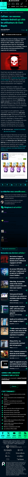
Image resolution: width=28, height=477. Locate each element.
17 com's (23, 30)
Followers (8, 436)
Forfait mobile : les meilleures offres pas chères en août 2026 (13, 424)
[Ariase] (20, 459)
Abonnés (14, 436)
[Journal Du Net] (7, 453)
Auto (17, 6)
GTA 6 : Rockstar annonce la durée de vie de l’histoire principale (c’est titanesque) (18, 353)
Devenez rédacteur (17, 440)
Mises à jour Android (18, 9)
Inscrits (20, 436)
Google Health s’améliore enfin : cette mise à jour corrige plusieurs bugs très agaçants (18, 309)
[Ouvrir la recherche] (26, 1)
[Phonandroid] (3, 464)
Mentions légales (11, 442)
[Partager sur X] (3, 184)
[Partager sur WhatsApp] (21, 184)
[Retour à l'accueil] (14, 1)
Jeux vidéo (12, 358)
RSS (25, 436)
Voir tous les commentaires (9, 249)
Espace (22, 6)
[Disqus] (14, 228)
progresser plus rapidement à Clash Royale (14, 79)
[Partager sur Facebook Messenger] (16, 184)
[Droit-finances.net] (7, 456)
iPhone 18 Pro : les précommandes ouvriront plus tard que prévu (17, 343)
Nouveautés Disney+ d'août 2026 (12, 412)
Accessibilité (10, 443)
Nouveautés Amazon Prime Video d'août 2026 (15, 414)
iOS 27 (5, 406)
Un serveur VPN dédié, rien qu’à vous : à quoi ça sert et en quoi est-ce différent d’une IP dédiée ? (18, 272)
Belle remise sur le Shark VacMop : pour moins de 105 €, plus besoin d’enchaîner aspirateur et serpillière (18, 331)
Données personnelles (20, 442)
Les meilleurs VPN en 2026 (10, 429)
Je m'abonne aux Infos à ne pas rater (14, 34)
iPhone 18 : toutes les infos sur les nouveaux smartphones (14, 403)
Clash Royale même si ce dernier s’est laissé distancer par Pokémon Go (13, 148)
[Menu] (1, 1)
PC (8, 6)
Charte (5, 443)
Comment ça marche (14, 278)
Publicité (5, 442)
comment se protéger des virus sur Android (15, 130)
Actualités (12, 265)
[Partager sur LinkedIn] (12, 184)
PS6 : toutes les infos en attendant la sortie (14, 408)
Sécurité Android (19, 12)
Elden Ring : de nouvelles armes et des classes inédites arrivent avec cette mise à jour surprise (18, 284)
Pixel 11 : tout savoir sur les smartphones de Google (14, 398)
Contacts (23, 440)
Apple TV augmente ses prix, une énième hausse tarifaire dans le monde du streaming (18, 364)
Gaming (13, 6)
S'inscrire (14, 386)
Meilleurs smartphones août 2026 (12, 427)
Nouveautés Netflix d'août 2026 (11, 410)
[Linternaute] (20, 453)
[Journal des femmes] (7, 450)
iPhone (11, 347)
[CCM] (20, 450)
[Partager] (26, 30)
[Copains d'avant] (20, 456)
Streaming (12, 368)
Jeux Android (10, 9)
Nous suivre (25, 184)
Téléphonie (3, 6)
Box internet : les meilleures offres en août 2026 (14, 417)
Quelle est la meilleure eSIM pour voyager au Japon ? (18, 320)
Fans (2, 436)
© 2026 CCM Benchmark (19, 443)
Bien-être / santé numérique (16, 315)
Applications (12, 12)
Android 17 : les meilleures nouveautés (13, 401)
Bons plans (12, 337)
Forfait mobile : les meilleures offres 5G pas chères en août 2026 (14, 420)
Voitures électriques (14, 303)
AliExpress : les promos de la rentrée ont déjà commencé (14, 394)
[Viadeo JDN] (7, 459)
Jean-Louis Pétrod (5, 29)
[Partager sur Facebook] (7, 184)
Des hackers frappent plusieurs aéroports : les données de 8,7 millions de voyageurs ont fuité (18, 259)
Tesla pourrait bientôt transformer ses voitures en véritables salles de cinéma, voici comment (18, 297)
